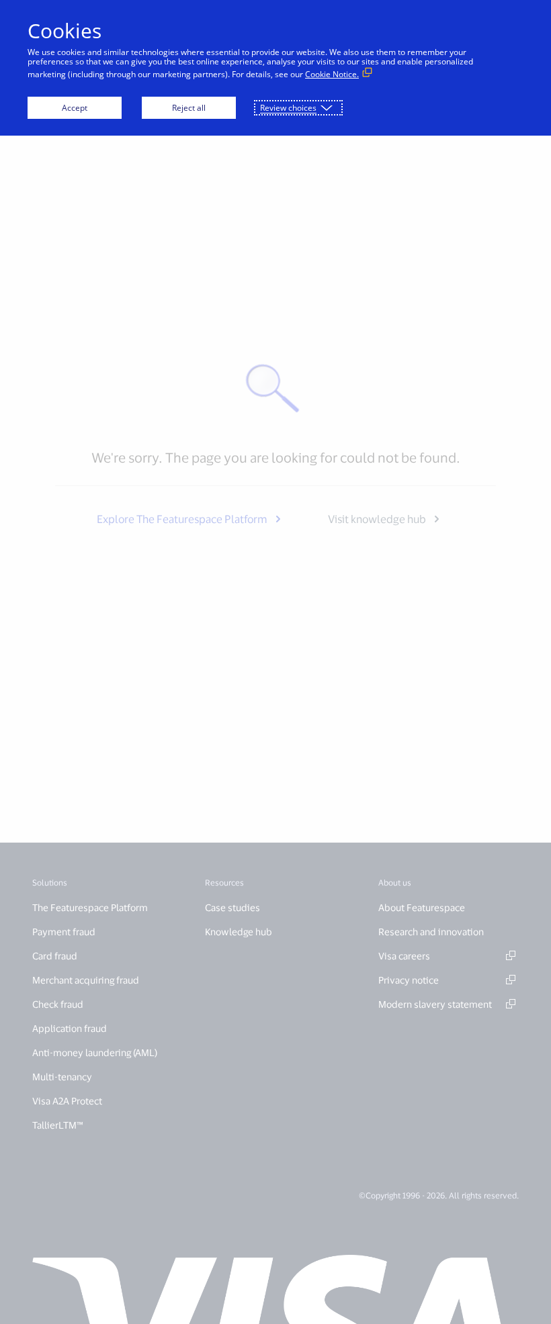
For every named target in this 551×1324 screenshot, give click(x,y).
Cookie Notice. (332, 74)
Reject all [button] (189, 107)
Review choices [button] (288, 107)
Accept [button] (74, 107)
